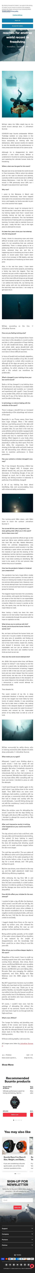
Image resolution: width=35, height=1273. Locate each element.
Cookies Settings (17, 15)
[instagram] (6, 1264)
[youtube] (17, 1264)
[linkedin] (24, 1264)
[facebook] (10, 1264)
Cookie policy (6, 11)
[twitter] (13, 1264)
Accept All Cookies (17, 26)
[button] (13, 1120)
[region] (17, 15)
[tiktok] (21, 1264)
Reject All (17, 20)
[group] (15, 1154)
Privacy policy (14, 11)
